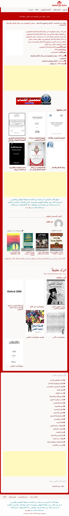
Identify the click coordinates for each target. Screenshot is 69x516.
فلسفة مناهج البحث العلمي (35, 337)
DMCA (37, 10)
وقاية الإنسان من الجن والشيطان (15, 253)
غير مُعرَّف (53, 63)
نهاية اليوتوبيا (8, 258)
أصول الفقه (60, 390)
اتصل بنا (30, 10)
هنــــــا (28, 207)
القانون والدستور (58, 413)
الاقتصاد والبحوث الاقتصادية (55, 387)
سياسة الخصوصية (22, 497)
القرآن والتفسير (59, 419)
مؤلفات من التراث (58, 439)
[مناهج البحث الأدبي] (56, 322)
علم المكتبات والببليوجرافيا (55, 442)
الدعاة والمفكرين (58, 403)
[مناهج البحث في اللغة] (35, 292)
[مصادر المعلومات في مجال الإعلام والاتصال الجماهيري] (14, 43)
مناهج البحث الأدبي (58, 337)
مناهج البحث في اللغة (37, 307)
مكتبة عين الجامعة (60, 23)
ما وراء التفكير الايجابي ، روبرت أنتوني (29, 254)
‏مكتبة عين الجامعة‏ (58, 486)
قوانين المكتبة (12, 497)
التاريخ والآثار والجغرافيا (57, 396)
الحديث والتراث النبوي (57, 400)
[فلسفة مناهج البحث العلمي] (35, 322)
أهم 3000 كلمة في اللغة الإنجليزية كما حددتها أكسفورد (15, 307)
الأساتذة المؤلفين (46, 10)
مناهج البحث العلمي (16, 366)
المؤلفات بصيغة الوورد (57, 426)
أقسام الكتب (56, 10)
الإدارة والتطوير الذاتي (58, 249)
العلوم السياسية (59, 409)
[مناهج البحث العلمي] (14, 351)
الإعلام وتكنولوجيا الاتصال (44, 23)
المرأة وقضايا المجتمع (57, 416)
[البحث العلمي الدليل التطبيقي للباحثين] (56, 292)
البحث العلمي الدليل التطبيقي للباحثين (58, 307)
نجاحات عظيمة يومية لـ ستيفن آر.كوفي (56, 253)
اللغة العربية (60, 422)
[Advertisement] (35, 78)
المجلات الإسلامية (58, 429)
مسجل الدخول (54, 273)
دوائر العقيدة (15, 250)
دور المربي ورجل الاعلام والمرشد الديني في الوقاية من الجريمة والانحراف (38, 258)
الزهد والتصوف (59, 406)
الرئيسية (64, 10)
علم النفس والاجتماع (57, 435)
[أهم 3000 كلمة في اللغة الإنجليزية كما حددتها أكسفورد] (14, 291)
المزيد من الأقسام (58, 445)
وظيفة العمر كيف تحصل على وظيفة (43, 253)
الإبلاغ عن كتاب (33, 497)
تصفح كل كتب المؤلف (14, 231)
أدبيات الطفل (60, 393)
